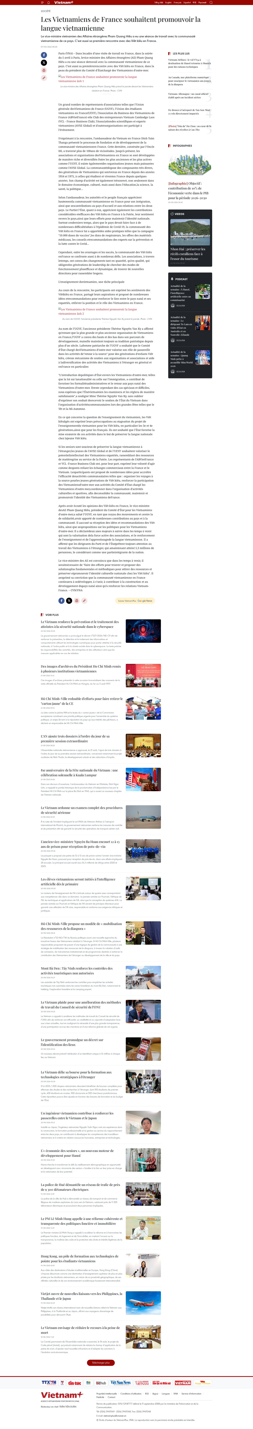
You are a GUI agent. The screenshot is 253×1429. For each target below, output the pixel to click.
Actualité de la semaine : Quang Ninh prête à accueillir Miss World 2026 (181, 358)
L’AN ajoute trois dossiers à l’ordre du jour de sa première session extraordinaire (75, 738)
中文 (194, 2)
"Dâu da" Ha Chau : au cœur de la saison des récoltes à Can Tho (189, 128)
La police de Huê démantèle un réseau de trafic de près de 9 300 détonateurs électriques (80, 1187)
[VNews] (62, 1383)
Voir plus (52, 615)
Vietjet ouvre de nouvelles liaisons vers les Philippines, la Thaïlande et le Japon (81, 1296)
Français (177, 2)
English (168, 2)
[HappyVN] (202, 1383)
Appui (155, 1393)
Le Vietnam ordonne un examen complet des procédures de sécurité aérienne (82, 810)
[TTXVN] (49, 1383)
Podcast (181, 279)
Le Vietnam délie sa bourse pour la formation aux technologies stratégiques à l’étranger (76, 1074)
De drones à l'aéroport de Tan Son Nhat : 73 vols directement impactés (189, 111)
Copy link (44, 78)
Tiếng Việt (158, 2)
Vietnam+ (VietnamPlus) (64, 2)
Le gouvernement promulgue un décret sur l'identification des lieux (72, 1042)
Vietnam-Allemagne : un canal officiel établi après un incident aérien (188, 95)
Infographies (182, 145)
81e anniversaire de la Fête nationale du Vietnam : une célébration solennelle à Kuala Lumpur (79, 772)
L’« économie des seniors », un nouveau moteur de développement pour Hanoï (77, 1153)
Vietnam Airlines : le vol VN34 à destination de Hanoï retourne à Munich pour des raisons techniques (189, 63)
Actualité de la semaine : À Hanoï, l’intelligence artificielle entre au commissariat (180, 293)
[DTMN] (161, 1383)
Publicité (100, 1397)
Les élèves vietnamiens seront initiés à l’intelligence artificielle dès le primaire (78, 881)
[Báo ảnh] (183, 1383)
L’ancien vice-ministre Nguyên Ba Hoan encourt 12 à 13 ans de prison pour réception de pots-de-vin (80, 844)
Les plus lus (181, 53)
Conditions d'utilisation (130, 1393)
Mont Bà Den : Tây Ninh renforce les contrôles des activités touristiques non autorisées (77, 970)
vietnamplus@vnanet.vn (115, 1415)
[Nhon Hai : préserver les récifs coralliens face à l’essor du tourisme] (190, 232)
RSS (147, 1393)
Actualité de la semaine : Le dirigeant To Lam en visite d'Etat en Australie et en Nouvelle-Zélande (181, 326)
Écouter (181, 305)
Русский (202, 2)
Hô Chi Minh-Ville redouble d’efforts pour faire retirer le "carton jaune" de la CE (82, 701)
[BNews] (88, 1383)
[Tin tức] (74, 1383)
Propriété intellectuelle (106, 1393)
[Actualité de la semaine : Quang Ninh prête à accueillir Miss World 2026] (202, 357)
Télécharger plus (101, 1362)
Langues (166, 1393)
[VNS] (121, 1383)
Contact (111, 1397)
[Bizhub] (101, 1383)
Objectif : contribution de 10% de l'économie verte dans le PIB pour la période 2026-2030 (188, 190)
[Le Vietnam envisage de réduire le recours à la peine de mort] (143, 1337)
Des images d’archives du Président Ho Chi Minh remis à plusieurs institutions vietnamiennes (81, 668)
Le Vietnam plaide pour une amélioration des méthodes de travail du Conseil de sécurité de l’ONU (81, 1004)
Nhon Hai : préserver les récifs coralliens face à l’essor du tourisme (187, 254)
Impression (44, 70)
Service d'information (191, 1393)
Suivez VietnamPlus (127, 600)
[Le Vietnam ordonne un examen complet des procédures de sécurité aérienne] (143, 817)
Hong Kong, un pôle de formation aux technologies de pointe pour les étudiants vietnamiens (79, 1258)
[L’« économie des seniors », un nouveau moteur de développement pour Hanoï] (143, 1160)
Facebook (44, 55)
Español (187, 2)
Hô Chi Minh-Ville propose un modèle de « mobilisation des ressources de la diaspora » (81, 926)
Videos (179, 214)
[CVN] (141, 1383)
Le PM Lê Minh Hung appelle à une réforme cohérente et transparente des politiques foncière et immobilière (82, 1221)
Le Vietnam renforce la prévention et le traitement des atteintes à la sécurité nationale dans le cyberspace (80, 624)
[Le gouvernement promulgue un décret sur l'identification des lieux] (143, 1049)
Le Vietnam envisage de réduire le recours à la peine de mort (80, 1330)
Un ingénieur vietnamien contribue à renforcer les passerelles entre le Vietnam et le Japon (77, 1115)
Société (46, 11)
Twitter (44, 63)
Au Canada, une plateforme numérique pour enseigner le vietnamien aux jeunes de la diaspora (189, 81)
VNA (175, 1393)
